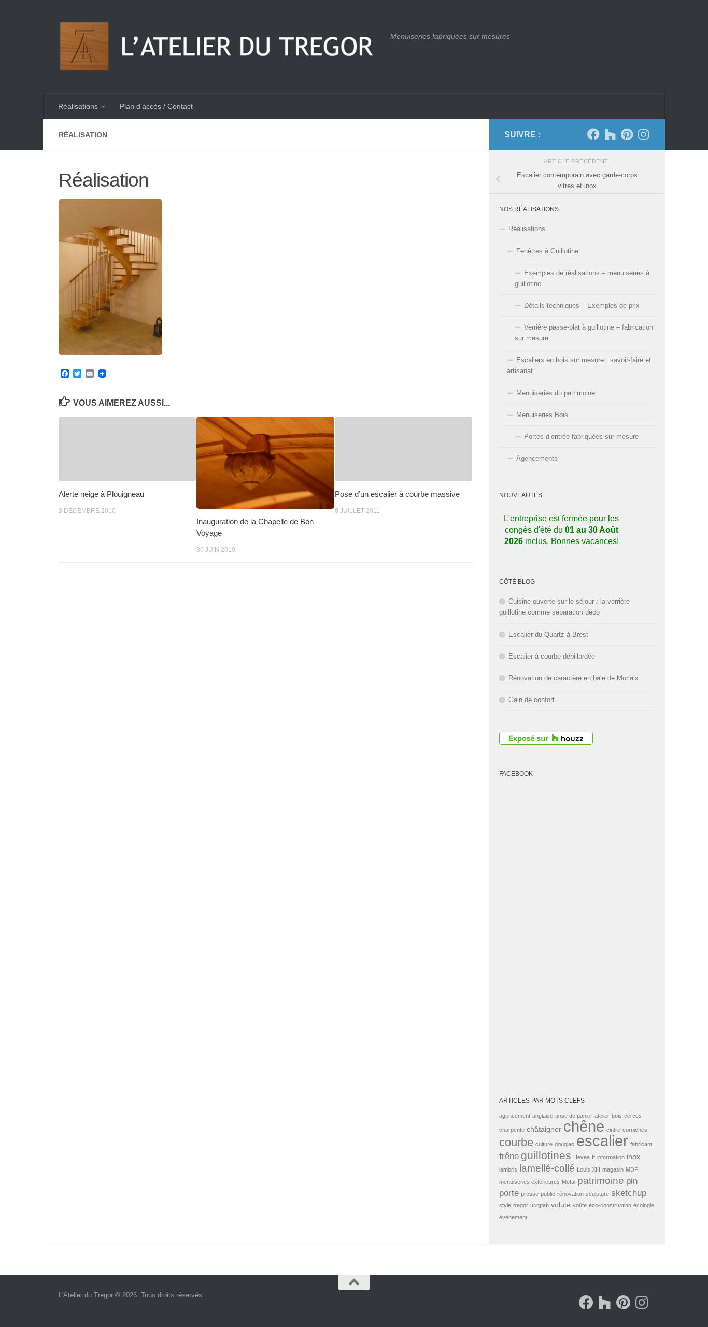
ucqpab (539, 1205)
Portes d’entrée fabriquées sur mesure (581, 436)
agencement (514, 1115)
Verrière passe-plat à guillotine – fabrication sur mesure (584, 332)
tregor (520, 1205)
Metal (568, 1182)
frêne (509, 1156)
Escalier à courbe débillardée (551, 656)
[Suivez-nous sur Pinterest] (626, 134)
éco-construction (610, 1205)
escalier (602, 1140)
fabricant (641, 1144)
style (505, 1205)
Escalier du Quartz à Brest (548, 634)
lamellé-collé (547, 1168)
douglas (564, 1144)
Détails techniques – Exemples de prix (582, 305)
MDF (632, 1169)
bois (617, 1115)
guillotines (546, 1155)
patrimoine (600, 1180)
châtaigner (544, 1129)
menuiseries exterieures (529, 1182)
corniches (634, 1129)
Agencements (537, 458)
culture (544, 1144)
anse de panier (573, 1115)
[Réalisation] (110, 352)
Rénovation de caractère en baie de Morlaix (573, 678)
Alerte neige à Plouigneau (101, 494)
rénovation (570, 1194)
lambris (508, 1169)
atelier (602, 1115)
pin (632, 1181)
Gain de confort (531, 700)
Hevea (581, 1157)
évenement (513, 1217)
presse (530, 1194)
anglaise (542, 1115)
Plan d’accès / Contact (156, 106)
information (611, 1157)
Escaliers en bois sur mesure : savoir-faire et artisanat (579, 365)
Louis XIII (588, 1169)
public (548, 1194)
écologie (643, 1205)
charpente (512, 1129)
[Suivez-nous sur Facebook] (593, 134)
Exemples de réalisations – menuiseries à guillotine (582, 278)
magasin (613, 1169)
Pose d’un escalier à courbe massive (397, 494)
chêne (583, 1126)
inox (633, 1156)
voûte (580, 1205)
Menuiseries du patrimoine (555, 393)
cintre (613, 1129)
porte (509, 1193)
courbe (516, 1142)
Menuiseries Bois (542, 415)
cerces (633, 1115)
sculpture (597, 1194)
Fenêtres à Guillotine (547, 251)
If (593, 1157)
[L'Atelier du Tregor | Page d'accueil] (219, 47)
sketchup (628, 1193)
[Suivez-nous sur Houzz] (610, 134)
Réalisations (78, 106)
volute (561, 1205)
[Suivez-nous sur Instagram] (643, 134)
